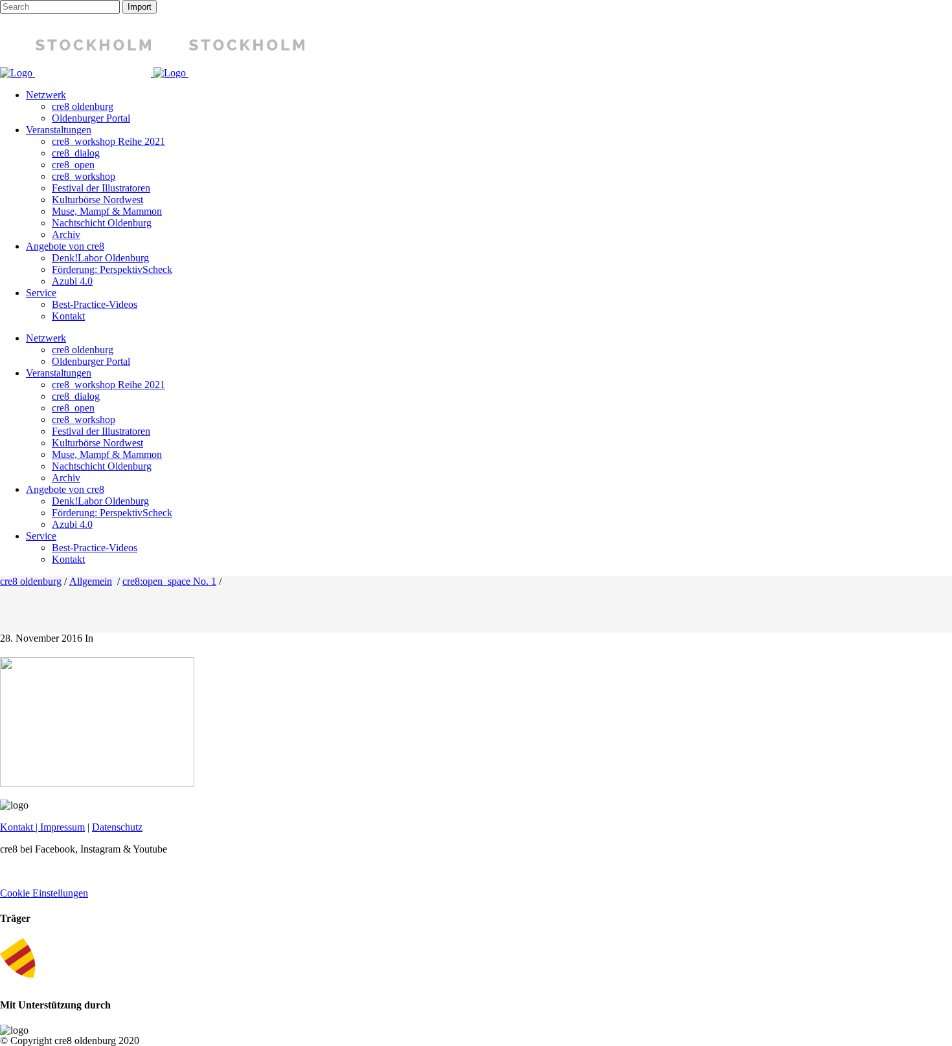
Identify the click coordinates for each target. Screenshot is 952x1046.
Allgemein (90, 581)
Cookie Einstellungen (44, 893)
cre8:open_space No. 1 (169, 581)
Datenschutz (117, 827)
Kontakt (16, 827)
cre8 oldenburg (31, 581)
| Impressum (59, 827)
